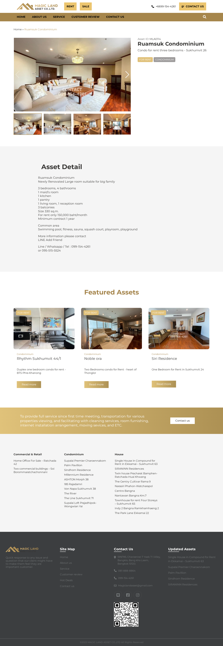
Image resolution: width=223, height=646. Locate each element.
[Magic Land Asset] (39, 6)
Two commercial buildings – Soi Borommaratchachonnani (34, 470)
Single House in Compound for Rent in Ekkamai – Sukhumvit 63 (136, 462)
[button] (127, 74)
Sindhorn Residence (77, 470)
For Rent (145, 59)
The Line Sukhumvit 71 (79, 498)
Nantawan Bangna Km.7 (130, 495)
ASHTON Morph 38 (76, 479)
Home (21, 16)
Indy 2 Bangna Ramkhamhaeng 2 (137, 508)
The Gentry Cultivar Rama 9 (133, 481)
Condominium (164, 59)
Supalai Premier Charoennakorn (85, 460)
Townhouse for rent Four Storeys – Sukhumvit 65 (136, 502)
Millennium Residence (79, 474)
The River (70, 493)
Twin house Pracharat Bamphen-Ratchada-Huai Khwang (136, 475)
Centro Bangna (125, 490)
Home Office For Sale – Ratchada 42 (35, 462)
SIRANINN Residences (129, 468)
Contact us (115, 16)
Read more (29, 384)
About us (39, 16)
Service (59, 16)
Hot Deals (66, 580)
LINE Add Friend (50, 240)
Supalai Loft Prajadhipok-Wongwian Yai (80, 504)
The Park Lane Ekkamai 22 (132, 513)
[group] (72, 74)
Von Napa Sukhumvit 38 (80, 488)
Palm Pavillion (73, 465)
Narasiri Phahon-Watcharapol (134, 486)
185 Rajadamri (73, 484)
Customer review (86, 16)
